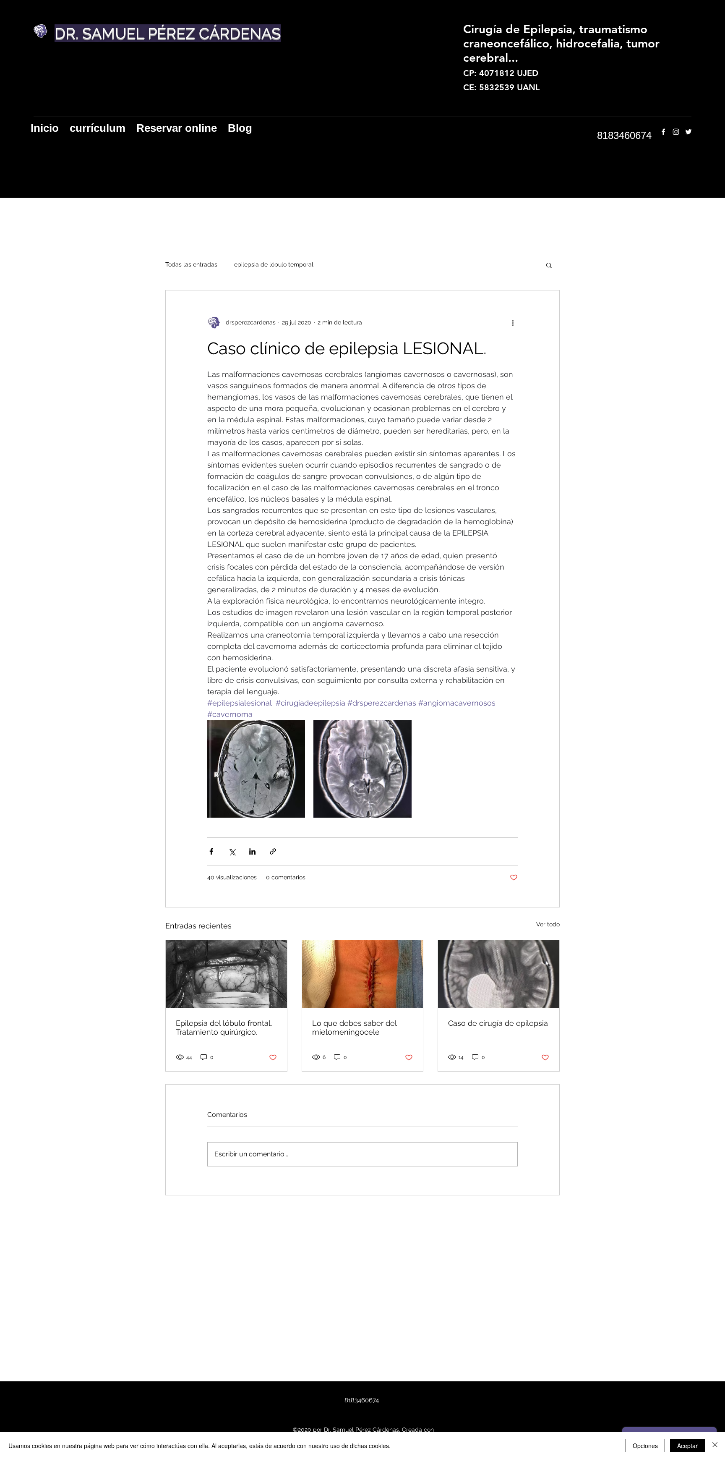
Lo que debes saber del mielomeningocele (354, 1027)
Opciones (645, 1445)
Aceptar (687, 1445)
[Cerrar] (715, 1445)
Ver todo (548, 924)
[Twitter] (688, 132)
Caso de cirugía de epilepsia (498, 1023)
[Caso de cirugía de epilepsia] (498, 974)
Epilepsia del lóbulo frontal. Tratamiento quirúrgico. (224, 1027)
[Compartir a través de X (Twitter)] (232, 851)
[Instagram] (676, 132)
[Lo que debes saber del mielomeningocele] (362, 974)
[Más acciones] (513, 322)
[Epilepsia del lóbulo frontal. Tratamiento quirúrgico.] (226, 974)
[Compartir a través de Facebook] (211, 851)
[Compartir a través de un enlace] (273, 851)
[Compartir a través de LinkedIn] (252, 851)
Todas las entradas (191, 264)
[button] (549, 264)
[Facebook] (663, 132)
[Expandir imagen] (256, 769)
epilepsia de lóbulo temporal (273, 264)
